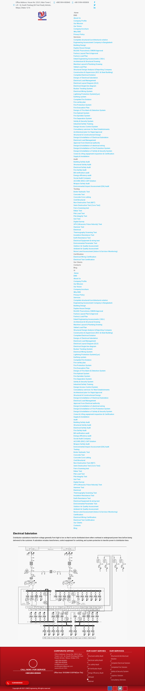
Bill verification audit (81, 173)
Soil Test (77, 219)
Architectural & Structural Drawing (87, 61)
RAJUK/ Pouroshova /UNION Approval (88, 51)
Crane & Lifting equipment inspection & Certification (94, 154)
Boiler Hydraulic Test (82, 192)
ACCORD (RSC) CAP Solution (85, 181)
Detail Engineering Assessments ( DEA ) (89, 59)
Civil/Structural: (80, 200)
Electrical (77, 230)
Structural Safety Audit (82, 165)
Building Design (80, 45)
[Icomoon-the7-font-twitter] (120, 688)
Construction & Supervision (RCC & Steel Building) (93, 72)
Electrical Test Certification (84, 260)
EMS (75, 15)
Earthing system (80, 97)
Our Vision (78, 26)
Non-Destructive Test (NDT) (84, 203)
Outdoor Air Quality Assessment (86, 246)
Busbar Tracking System (83, 89)
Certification (79, 254)
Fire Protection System (82, 105)
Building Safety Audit (82, 162)
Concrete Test (79, 194)
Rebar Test (78, 211)
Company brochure (81, 29)
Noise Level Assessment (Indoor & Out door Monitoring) (96, 251)
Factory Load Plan (81, 56)
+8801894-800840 (33, 673)
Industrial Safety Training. (84, 124)
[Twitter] (94, 5)
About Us (77, 18)
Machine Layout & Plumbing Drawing (88, 64)
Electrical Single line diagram (85, 86)
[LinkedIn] (94, 8)
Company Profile (80, 21)
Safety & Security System (83, 121)
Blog (75, 268)
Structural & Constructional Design (87, 135)
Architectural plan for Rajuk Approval (88, 132)
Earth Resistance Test (82, 238)
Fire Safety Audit (80, 170)
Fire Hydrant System (81, 113)
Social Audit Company (82, 178)
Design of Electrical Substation (86, 78)
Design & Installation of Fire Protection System (92, 148)
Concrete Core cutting (82, 197)
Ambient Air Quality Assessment (86, 249)
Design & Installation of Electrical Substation (91, 137)
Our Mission (78, 23)
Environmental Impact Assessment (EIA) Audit (91, 186)
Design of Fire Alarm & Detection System (90, 110)
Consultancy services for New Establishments (92, 129)
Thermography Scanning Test (85, 232)
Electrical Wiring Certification (85, 257)
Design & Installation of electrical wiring (89, 146)
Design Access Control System (86, 127)
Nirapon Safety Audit (82, 184)
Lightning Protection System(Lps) (87, 94)
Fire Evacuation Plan (81, 108)
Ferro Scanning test (81, 208)
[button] (103, 270)
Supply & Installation (81, 156)
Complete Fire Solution (82, 99)
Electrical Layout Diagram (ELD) (86, 83)
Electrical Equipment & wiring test (87, 241)
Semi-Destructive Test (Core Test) (87, 205)
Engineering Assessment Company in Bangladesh (93, 42)
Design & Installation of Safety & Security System (93, 151)
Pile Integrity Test (80, 216)
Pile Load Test (79, 213)
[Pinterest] (125, 688)
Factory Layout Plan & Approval (86, 53)
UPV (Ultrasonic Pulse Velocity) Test (88, 224)
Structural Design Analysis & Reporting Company (93, 70)
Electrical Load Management (85, 81)
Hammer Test (79, 227)
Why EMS (77, 32)
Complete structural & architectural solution (91, 40)
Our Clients (78, 262)
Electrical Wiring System (83, 91)
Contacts (77, 265)
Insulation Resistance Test (84, 235)
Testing (77, 189)
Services (77, 37)
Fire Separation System (83, 118)
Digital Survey (79, 222)
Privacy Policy (79, 34)
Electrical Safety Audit (82, 167)
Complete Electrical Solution (85, 75)
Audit (76, 159)
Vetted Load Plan (80, 67)
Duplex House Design (82, 48)
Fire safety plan (80, 102)
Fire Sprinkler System (82, 116)
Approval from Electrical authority (87, 143)
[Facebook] (94, 2)
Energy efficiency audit (82, 175)
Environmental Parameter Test (85, 243)
